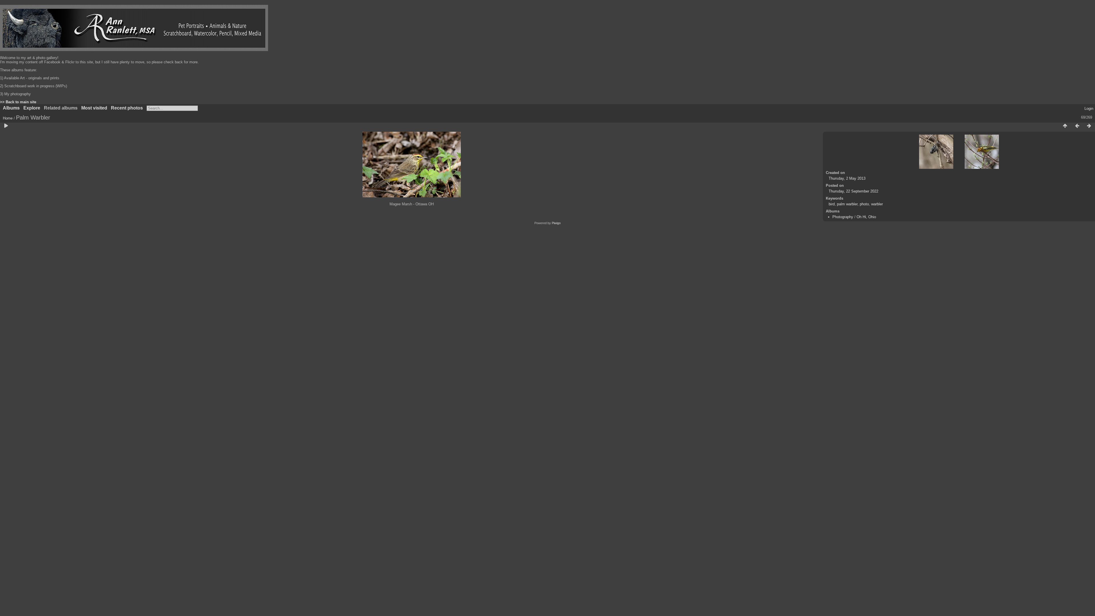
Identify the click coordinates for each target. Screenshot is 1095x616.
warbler (877, 204)
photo (864, 204)
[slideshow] (6, 126)
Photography (842, 217)
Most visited (94, 108)
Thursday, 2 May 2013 (847, 178)
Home (8, 118)
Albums (11, 108)
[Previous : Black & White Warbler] (1077, 126)
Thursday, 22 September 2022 (853, 191)
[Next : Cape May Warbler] (1089, 126)
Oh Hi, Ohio (866, 217)
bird (832, 204)
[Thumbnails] (1065, 126)
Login (1088, 108)
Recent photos (127, 108)
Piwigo (556, 223)
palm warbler (847, 204)
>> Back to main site (18, 102)
